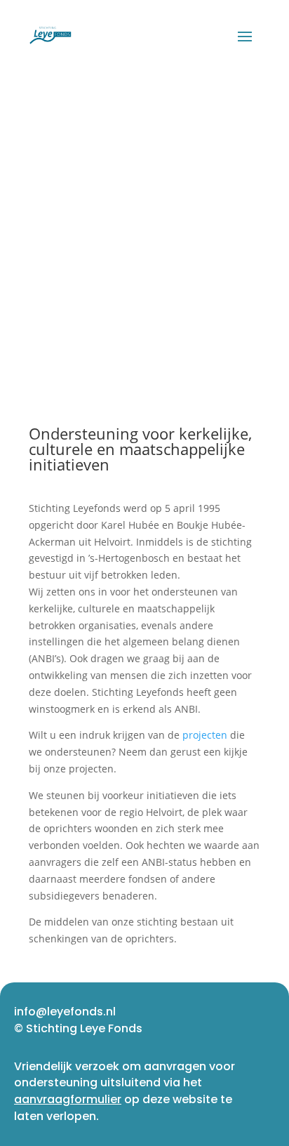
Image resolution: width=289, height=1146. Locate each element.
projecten (204, 735)
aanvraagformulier (67, 1099)
